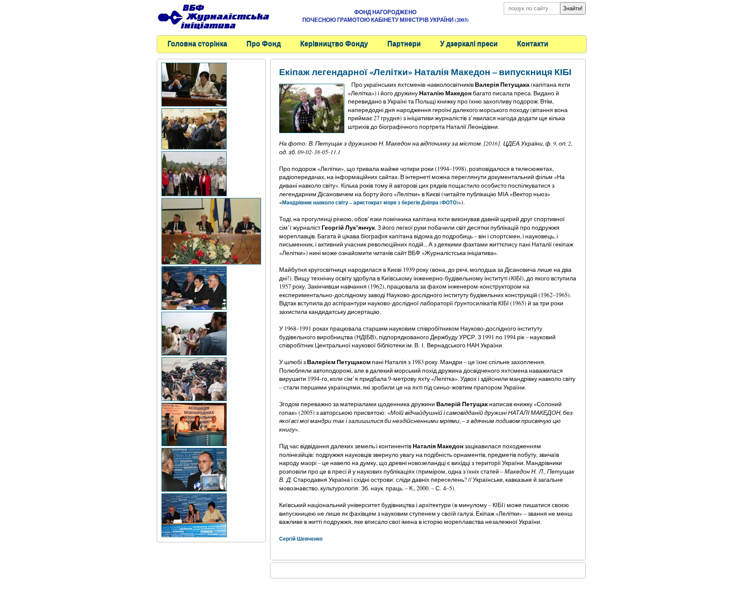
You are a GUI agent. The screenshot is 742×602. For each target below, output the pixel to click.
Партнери (404, 43)
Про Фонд (263, 43)
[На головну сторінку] (213, 30)
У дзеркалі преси (469, 43)
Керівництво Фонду (334, 43)
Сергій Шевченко (300, 538)
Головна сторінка (197, 43)
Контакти (532, 43)
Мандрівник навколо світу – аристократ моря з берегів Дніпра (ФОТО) (370, 202)
